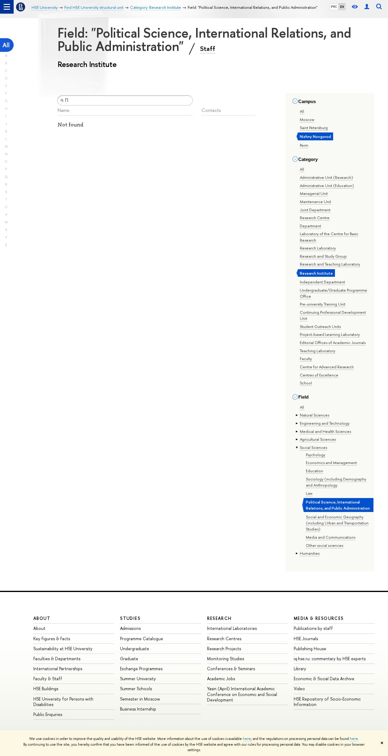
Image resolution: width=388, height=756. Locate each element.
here (247, 738)
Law (309, 493)
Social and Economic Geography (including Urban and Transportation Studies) (337, 523)
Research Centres (224, 638)
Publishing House (310, 648)
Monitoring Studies (225, 658)
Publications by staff (313, 628)
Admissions (130, 628)
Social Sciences (313, 447)
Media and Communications (330, 537)
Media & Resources (319, 618)
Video (299, 688)
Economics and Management (331, 462)
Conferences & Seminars (231, 668)
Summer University (138, 678)
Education (314, 470)
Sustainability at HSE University (62, 648)
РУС (334, 7)
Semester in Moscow (140, 699)
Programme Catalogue (141, 638)
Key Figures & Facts (51, 638)
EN (342, 7)
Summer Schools (136, 688)
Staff (207, 48)
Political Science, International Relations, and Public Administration (338, 505)
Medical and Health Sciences (325, 431)
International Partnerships (57, 668)
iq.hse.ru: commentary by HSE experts (330, 658)
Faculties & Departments (56, 658)
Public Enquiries (47, 714)
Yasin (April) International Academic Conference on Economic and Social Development (242, 694)
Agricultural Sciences (318, 439)
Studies (130, 618)
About (41, 618)
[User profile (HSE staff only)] (366, 7)
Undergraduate (134, 648)
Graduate (129, 658)
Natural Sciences (314, 415)
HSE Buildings (45, 688)
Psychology (315, 454)
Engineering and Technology (325, 423)
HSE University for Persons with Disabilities (63, 701)
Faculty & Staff (47, 678)
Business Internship (138, 709)
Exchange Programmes (141, 668)
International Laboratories (232, 628)
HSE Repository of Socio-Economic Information (327, 701)
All (6, 45)
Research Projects (224, 648)
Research (219, 618)
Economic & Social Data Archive (324, 678)
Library (300, 668)
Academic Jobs (221, 678)
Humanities (309, 553)
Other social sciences (324, 545)
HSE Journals (306, 638)
